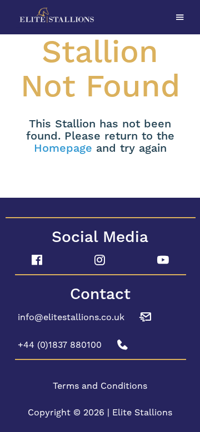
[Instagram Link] (99, 260)
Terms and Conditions (100, 385)
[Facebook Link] (37, 260)
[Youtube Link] (163, 260)
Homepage (63, 148)
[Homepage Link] (100, 15)
